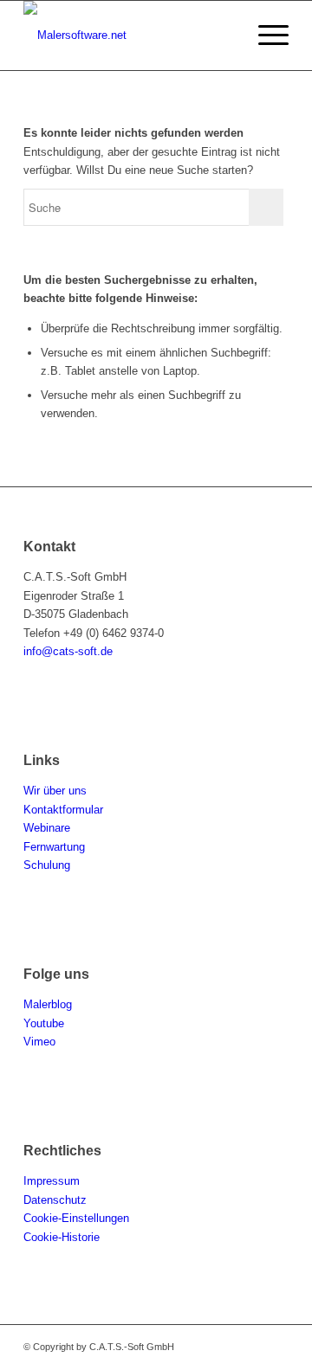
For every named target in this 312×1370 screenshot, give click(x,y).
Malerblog (47, 1004)
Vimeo (39, 1041)
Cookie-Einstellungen (76, 1218)
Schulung (46, 865)
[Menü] (265, 35)
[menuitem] (265, 35)
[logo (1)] (129, 35)
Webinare (46, 827)
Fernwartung (54, 846)
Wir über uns (55, 790)
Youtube (43, 1023)
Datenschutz (55, 1199)
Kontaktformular (63, 809)
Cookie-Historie (61, 1237)
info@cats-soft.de (68, 651)
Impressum (51, 1180)
